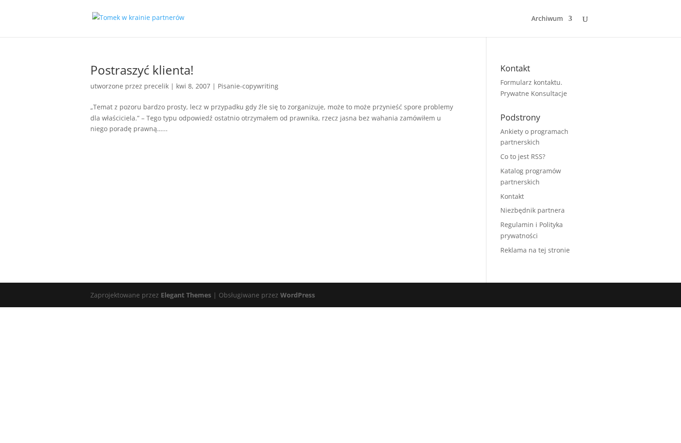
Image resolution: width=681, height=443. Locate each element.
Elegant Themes (186, 295)
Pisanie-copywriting (248, 86)
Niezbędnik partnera (532, 210)
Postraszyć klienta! (142, 70)
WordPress (297, 295)
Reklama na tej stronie (535, 250)
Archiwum (547, 19)
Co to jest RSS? (522, 156)
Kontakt (512, 196)
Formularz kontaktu (530, 82)
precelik (156, 86)
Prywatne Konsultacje (533, 93)
